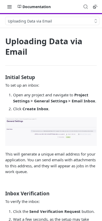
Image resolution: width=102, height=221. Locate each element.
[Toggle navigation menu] (9, 6)
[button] (51, 131)
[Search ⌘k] (85, 6)
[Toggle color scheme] (95, 6)
